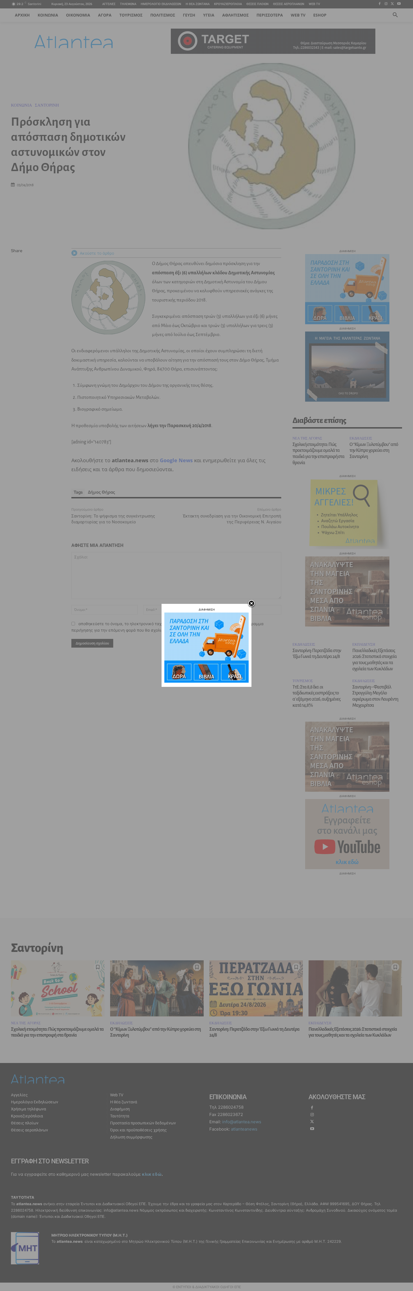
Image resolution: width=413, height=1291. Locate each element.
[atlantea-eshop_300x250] (206, 681)
